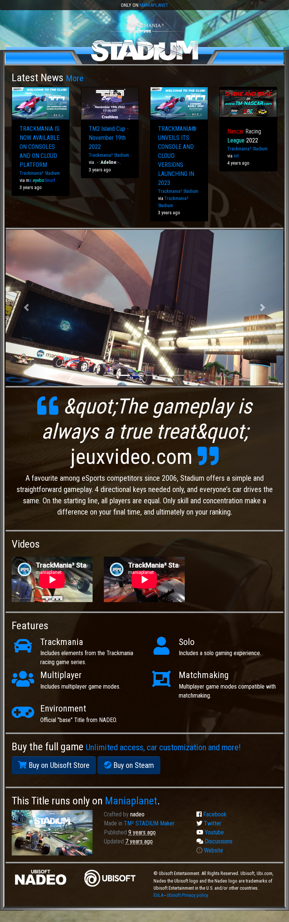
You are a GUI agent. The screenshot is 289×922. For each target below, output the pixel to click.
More (75, 78)
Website (212, 850)
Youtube (213, 832)
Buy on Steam (132, 765)
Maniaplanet (154, 5)
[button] (26, 308)
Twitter (211, 823)
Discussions (218, 841)
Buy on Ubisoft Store (58, 765)
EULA (159, 895)
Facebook (214, 814)
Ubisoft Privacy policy (187, 895)
